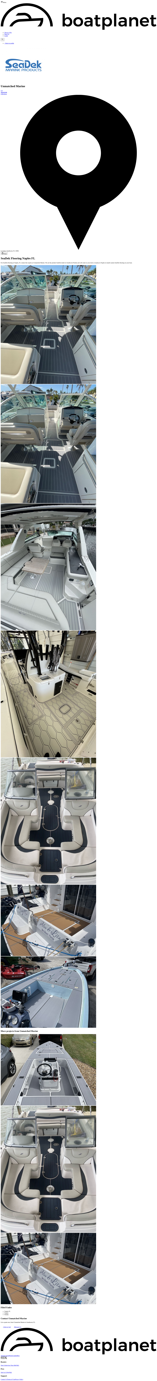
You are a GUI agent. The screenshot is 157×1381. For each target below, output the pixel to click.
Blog (18, 1355)
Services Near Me (11, 1365)
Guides (15, 1355)
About (2, 1355)
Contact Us (4, 1379)
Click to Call (7, 1327)
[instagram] (3, 1358)
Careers (6, 1355)
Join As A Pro (5, 1372)
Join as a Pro (8, 32)
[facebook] (1, 1358)
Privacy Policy (19, 1379)
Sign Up (6, 34)
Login (6, 36)
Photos (11, 1355)
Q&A (17, 1365)
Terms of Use (11, 1379)
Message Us (17, 1327)
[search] (2, 39)
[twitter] (5, 1358)
